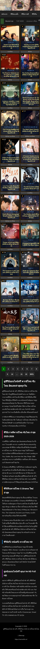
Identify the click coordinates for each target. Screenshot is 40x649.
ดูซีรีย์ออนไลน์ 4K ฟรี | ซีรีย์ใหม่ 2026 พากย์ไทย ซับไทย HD (21, 630)
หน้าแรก (4, 14)
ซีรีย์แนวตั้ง (14, 14)
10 (12, 374)
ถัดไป (31, 374)
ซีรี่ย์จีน (34, 14)
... (16, 374)
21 (21, 374)
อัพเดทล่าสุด (9, 21)
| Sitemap (21, 635)
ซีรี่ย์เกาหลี (25, 14)
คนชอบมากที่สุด (32, 21)
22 (26, 374)
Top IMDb (20, 21)
